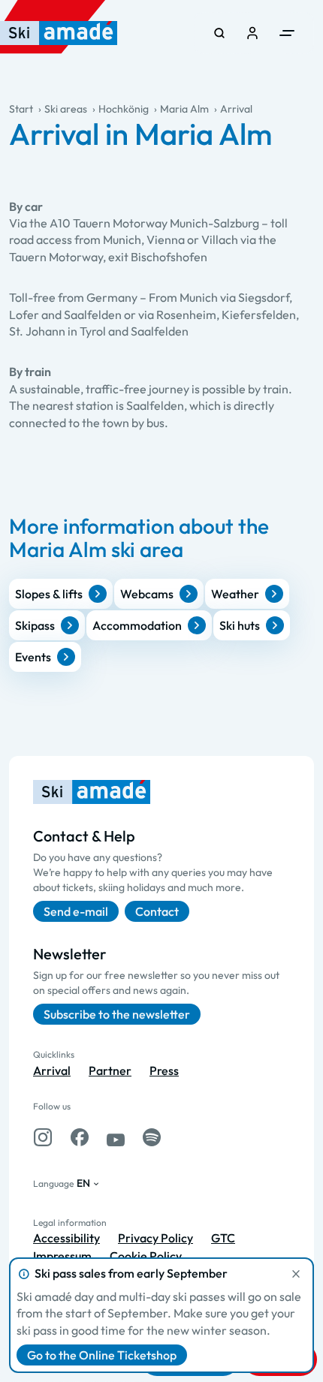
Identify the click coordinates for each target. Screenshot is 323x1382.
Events (33, 656)
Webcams (147, 593)
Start (21, 109)
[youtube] (116, 1137)
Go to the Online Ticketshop (102, 1354)
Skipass (35, 625)
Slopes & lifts (49, 593)
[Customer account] (252, 33)
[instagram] (43, 1137)
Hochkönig (123, 109)
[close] (296, 1274)
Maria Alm (184, 109)
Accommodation (137, 625)
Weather (235, 593)
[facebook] (80, 1137)
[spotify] (152, 1137)
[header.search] (219, 33)
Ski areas (65, 109)
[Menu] (287, 33)
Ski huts (239, 625)
